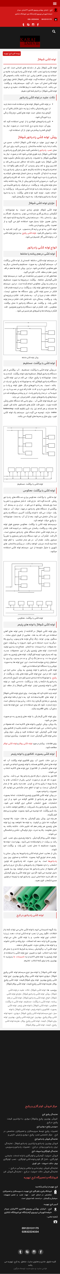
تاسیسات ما (19, 956)
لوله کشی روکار (25, 743)
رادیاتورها (52, 861)
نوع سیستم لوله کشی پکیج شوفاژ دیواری (33, 1013)
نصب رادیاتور (46, 150)
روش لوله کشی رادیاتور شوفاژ (36, 994)
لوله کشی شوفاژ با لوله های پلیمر (33, 1005)
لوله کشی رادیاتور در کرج (29, 915)
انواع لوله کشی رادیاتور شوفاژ (36, 997)
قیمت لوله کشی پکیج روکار (33, 1021)
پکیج (54, 677)
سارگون (16, 1268)
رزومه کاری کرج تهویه (12, 53)
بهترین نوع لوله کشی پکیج (28, 1017)
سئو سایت (30, 1268)
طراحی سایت (41, 1268)
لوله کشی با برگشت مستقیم (37, 1001)
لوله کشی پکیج (29, 233)
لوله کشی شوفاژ (38, 990)
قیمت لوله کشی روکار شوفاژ (38, 1025)
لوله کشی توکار (10, 743)
